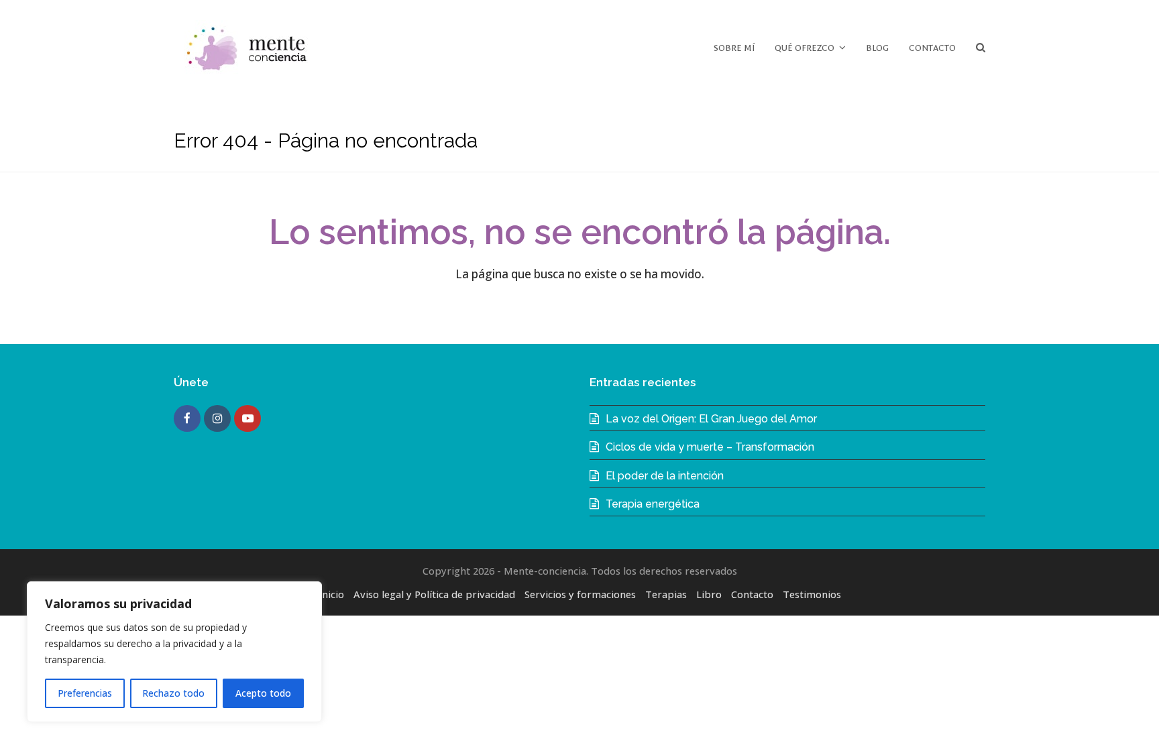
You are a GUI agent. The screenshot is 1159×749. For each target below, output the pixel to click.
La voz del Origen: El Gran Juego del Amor (711, 418)
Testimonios (812, 594)
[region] (174, 651)
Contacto (752, 594)
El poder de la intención (665, 475)
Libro (709, 594)
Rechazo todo (173, 693)
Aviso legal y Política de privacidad (434, 594)
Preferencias (85, 693)
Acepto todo (263, 693)
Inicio (331, 594)
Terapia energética (653, 504)
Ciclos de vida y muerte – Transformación (710, 447)
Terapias (666, 594)
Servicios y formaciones (580, 594)
